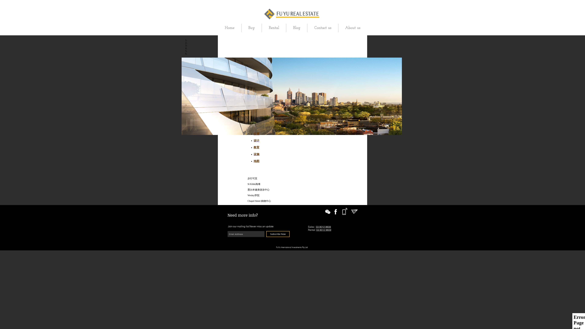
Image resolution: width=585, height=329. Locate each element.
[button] (251, 28)
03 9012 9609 (323, 229)
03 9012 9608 (323, 226)
